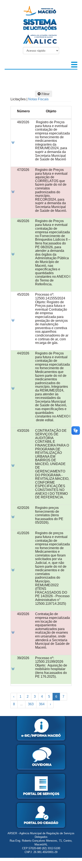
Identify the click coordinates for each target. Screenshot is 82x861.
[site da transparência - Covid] (41, 39)
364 (42, 704)
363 (31, 704)
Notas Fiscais (38, 99)
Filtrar (45, 93)
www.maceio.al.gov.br (55, 859)
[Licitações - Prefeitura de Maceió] (41, 10)
